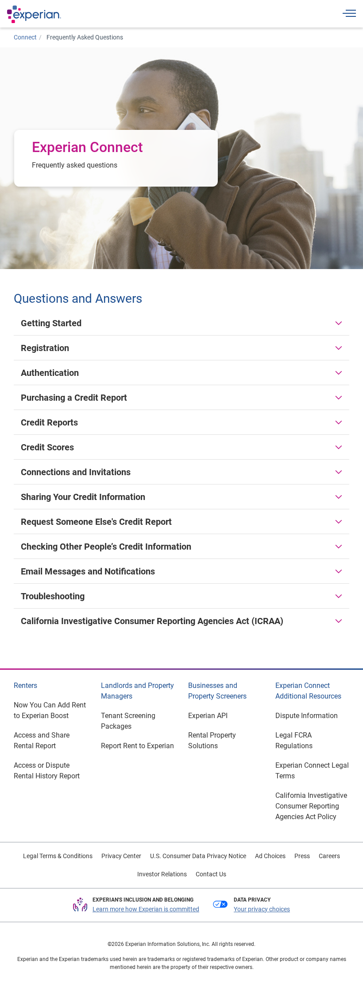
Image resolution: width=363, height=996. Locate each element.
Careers (329, 855)
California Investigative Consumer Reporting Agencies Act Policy (311, 806)
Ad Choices (270, 855)
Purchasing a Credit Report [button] (74, 397)
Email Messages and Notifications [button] (88, 571)
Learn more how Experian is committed (146, 909)
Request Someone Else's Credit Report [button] (96, 521)
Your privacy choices (262, 909)
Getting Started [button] (51, 323)
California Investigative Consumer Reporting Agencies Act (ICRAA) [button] (152, 621)
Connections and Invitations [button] (76, 472)
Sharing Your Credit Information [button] (83, 497)
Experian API (208, 715)
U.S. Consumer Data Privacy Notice (198, 855)
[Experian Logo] (34, 14)
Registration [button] (45, 348)
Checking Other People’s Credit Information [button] (106, 546)
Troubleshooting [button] (53, 596)
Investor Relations (162, 874)
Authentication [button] (50, 372)
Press (302, 855)
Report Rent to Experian (137, 746)
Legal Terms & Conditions (58, 855)
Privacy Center (121, 855)
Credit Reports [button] (49, 422)
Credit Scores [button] (47, 447)
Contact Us (211, 874)
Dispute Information (306, 715)
